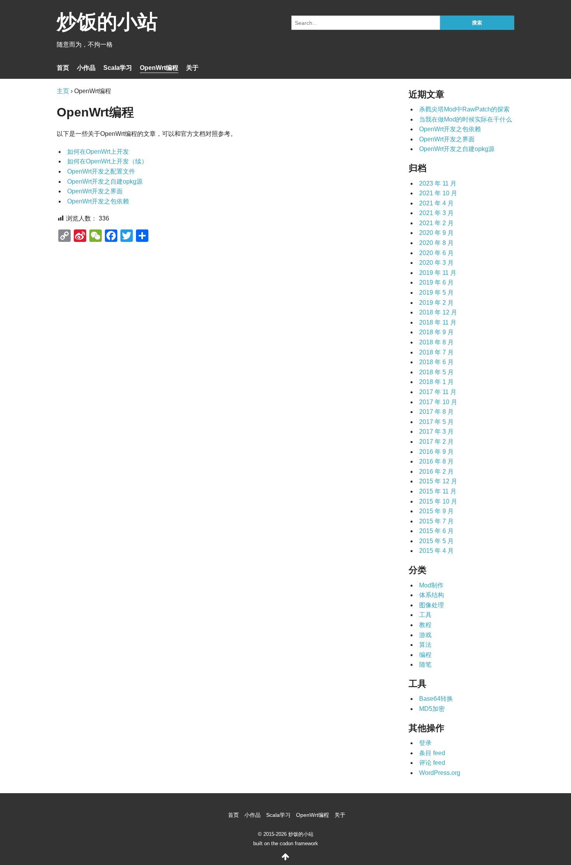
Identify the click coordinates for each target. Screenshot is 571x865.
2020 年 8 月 (436, 243)
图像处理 (431, 605)
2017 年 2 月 (436, 441)
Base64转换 (436, 698)
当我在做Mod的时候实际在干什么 (465, 119)
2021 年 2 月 (436, 223)
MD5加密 (432, 708)
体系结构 (431, 595)
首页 (63, 67)
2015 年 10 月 (438, 501)
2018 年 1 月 (436, 382)
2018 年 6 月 (436, 362)
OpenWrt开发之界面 (95, 191)
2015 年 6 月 (436, 531)
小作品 (86, 67)
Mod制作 (431, 585)
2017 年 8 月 (436, 411)
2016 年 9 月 (436, 451)
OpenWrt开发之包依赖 (98, 201)
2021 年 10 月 (438, 193)
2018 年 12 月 (438, 312)
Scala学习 (117, 67)
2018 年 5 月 (436, 372)
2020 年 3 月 (436, 262)
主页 (63, 91)
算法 (425, 644)
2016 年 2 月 (436, 471)
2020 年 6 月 (436, 253)
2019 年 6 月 (436, 282)
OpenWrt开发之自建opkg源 (105, 181)
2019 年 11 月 (437, 272)
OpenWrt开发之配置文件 (101, 171)
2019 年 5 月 (436, 292)
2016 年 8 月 (436, 461)
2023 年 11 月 (437, 183)
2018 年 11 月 (437, 322)
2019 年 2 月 (436, 302)
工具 (425, 614)
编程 (425, 654)
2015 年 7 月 (436, 521)
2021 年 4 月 (436, 203)
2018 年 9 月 (436, 332)
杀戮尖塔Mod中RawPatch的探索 (464, 109)
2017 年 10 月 (438, 402)
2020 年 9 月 (436, 232)
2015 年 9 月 (436, 511)
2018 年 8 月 (436, 342)
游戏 (425, 635)
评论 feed (432, 762)
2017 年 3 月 (436, 431)
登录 (425, 743)
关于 (192, 67)
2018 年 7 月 (436, 352)
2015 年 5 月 (436, 541)
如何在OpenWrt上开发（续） (107, 161)
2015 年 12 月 (438, 481)
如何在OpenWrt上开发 (98, 151)
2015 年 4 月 (436, 550)
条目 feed (432, 753)
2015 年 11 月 (437, 491)
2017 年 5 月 (436, 422)
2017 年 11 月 (437, 392)
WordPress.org (439, 772)
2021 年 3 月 (436, 213)
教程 (425, 625)
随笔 (425, 664)
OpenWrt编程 (159, 67)
